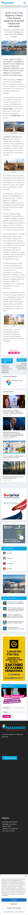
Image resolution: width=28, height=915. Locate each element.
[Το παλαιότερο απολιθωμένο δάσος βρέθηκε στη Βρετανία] (14, 468)
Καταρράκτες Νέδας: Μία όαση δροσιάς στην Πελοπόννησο (15, 622)
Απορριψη (14, 904)
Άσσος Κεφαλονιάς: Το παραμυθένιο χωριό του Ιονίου (15, 628)
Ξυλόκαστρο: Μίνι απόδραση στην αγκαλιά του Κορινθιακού (15, 602)
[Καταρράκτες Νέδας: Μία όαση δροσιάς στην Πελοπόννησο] (5, 622)
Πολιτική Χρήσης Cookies (8, 911)
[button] (26, 876)
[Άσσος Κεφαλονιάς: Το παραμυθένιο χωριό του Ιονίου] (5, 628)
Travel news (13, 34)
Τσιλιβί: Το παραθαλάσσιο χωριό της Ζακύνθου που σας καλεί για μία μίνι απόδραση (15, 616)
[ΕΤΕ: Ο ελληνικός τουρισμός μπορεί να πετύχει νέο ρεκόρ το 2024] (14, 447)
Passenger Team (18, 30)
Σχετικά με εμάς (10, 758)
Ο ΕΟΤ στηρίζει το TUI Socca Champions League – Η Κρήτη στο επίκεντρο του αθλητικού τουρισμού (13, 412)
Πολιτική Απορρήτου (19, 911)
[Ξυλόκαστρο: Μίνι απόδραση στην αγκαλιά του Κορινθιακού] (5, 603)
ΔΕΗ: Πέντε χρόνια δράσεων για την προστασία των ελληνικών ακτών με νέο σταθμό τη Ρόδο (15, 609)
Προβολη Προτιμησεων (14, 908)
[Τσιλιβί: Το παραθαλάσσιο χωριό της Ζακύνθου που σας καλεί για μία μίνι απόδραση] (5, 616)
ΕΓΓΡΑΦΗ (7, 716)
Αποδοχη (14, 900)
